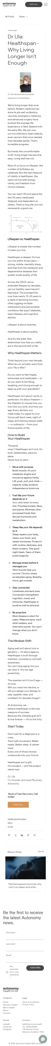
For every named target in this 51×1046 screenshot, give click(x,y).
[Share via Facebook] (9, 835)
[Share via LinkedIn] (22, 835)
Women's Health (10, 1005)
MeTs (10, 823)
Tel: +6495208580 (29, 1027)
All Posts (9, 17)
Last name (11, 944)
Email (9, 955)
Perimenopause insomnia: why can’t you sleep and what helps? (25, 885)
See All (41, 851)
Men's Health (9, 1008)
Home (5, 1002)
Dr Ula (10, 826)
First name (11, 932)
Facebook (7, 1027)
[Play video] (25, 82)
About (5, 1010)
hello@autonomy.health (32, 1024)
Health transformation (17, 819)
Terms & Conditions (30, 1002)
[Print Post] (34, 835)
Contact (6, 1013)
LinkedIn (6, 1024)
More (22, 17)
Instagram (7, 1029)
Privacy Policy (28, 1005)
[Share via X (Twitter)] (15, 835)
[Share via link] (28, 835)
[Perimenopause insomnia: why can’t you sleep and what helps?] (25, 867)
